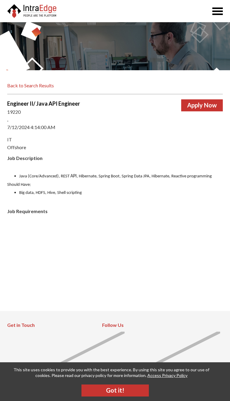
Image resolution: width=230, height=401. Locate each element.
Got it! (115, 390)
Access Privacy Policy (167, 375)
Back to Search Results (30, 85)
